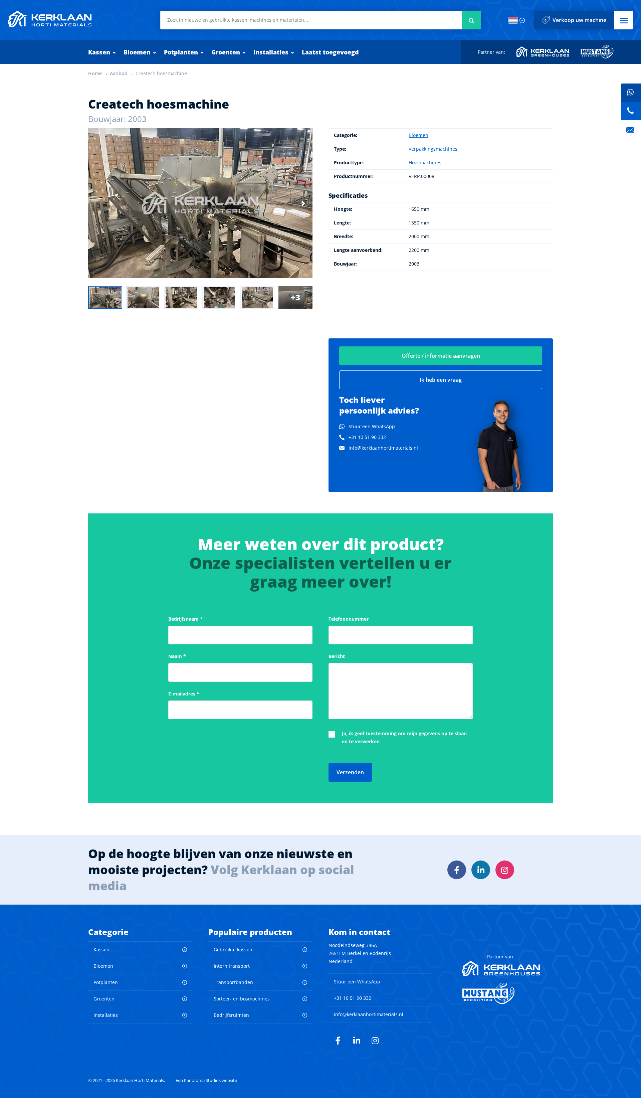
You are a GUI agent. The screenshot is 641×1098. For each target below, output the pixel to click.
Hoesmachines (425, 162)
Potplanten (181, 52)
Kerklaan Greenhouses (543, 51)
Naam (177, 656)
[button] (623, 20)
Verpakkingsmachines (433, 149)
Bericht (337, 656)
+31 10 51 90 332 (367, 437)
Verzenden (350, 772)
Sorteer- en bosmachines (242, 998)
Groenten (225, 52)
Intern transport (232, 966)
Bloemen (137, 52)
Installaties (270, 52)
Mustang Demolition (597, 51)
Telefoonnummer (349, 619)
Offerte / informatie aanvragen (441, 355)
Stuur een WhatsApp (372, 426)
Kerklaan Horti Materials (49, 19)
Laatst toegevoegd (330, 52)
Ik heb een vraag (441, 379)
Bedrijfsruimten (231, 1015)
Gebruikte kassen (233, 949)
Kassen (99, 52)
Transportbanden (233, 982)
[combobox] (320, 20)
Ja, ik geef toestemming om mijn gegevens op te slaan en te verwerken (404, 737)
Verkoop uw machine (579, 20)
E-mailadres (183, 693)
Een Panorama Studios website (206, 1080)
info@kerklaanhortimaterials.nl (383, 448)
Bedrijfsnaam (185, 619)
